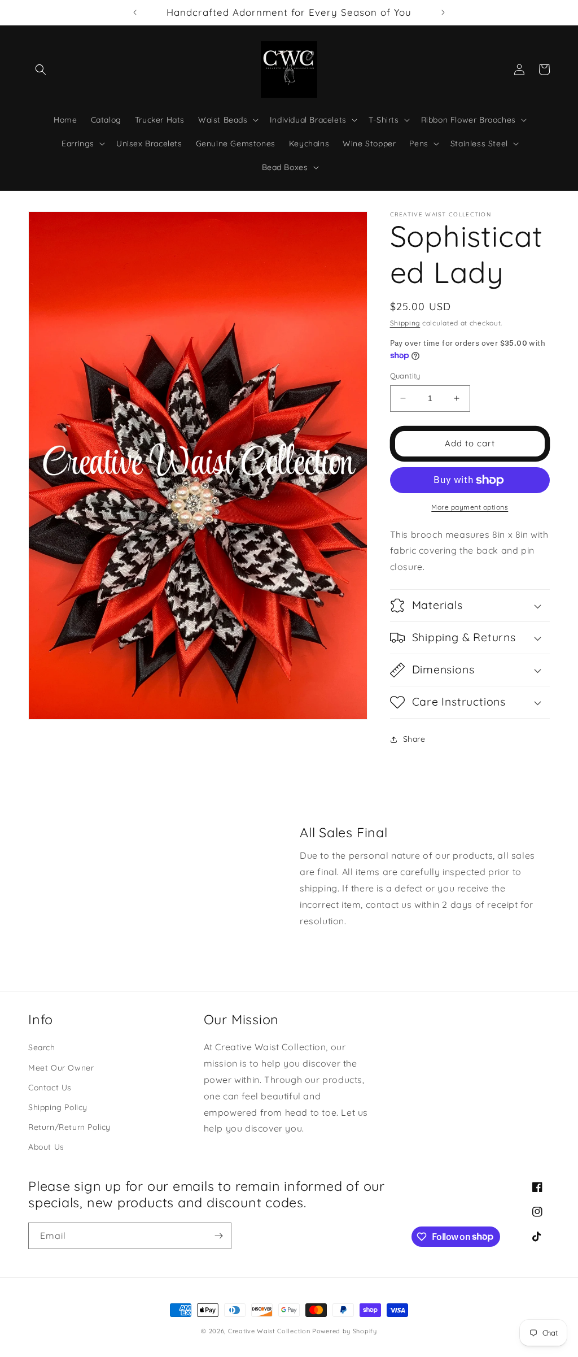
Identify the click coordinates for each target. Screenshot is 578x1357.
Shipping (405, 323)
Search (41, 1047)
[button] (40, 69)
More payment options (469, 507)
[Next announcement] (443, 12)
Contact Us (50, 1087)
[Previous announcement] (134, 12)
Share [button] (414, 739)
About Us (46, 1147)
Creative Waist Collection (269, 1331)
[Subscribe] (218, 1236)
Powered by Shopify (344, 1331)
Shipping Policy (57, 1107)
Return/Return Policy (69, 1127)
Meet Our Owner (61, 1068)
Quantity (405, 375)
